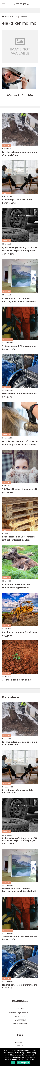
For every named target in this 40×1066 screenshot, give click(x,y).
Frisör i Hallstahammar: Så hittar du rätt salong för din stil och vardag (20, 443)
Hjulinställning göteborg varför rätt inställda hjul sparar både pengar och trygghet (19, 250)
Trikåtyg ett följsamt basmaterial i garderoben (19, 491)
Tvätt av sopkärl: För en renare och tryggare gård (19, 348)
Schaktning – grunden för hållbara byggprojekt (19, 634)
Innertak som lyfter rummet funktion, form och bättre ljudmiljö (19, 300)
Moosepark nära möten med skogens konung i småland (16, 586)
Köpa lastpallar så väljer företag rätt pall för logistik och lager (18, 538)
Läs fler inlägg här (20, 95)
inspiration (6, 145)
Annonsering (20, 1042)
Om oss (20, 1046)
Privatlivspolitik (23, 1063)
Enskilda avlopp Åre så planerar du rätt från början (19, 154)
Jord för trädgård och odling (16, 679)
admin (24, 17)
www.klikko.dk (22, 1024)
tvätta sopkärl (7, 339)
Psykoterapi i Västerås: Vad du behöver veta (17, 201)
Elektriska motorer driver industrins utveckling (19, 395)
